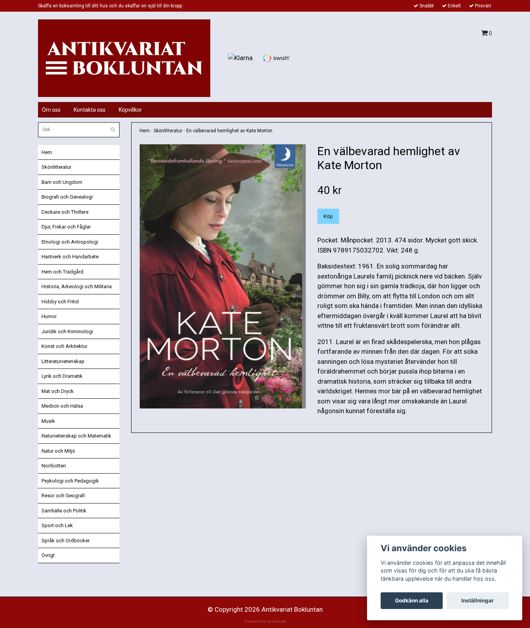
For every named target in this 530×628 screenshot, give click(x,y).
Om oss (51, 110)
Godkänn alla (411, 600)
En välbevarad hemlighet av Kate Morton (229, 130)
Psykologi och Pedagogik (70, 481)
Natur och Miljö (58, 451)
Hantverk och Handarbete (70, 257)
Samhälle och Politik (64, 511)
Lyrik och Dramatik (62, 376)
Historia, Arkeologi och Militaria (77, 286)
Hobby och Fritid (60, 301)
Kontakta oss (90, 110)
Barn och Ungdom (62, 182)
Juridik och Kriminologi (67, 331)
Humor (49, 316)
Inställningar (477, 600)
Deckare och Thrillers (65, 212)
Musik (48, 421)
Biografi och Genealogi (67, 197)
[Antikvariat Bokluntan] (124, 57)
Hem (47, 152)
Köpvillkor (130, 110)
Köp (328, 216)
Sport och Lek (57, 525)
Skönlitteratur (56, 167)
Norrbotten (54, 466)
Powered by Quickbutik (265, 621)
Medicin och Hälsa (62, 406)
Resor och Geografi (63, 495)
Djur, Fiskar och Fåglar (66, 227)
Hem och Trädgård (62, 272)
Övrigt (48, 555)
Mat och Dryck (58, 391)
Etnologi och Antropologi (70, 242)
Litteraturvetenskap (63, 361)
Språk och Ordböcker (66, 540)
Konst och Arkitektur (64, 346)
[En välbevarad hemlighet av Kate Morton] (223, 276)
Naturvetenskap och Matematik (76, 436)
